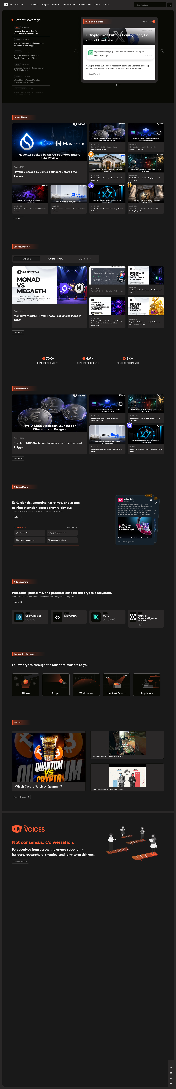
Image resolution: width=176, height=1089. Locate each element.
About (106, 4)
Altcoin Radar (69, 4)
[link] (91, 154)
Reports (55, 4)
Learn (97, 4)
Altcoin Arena (85, 4)
